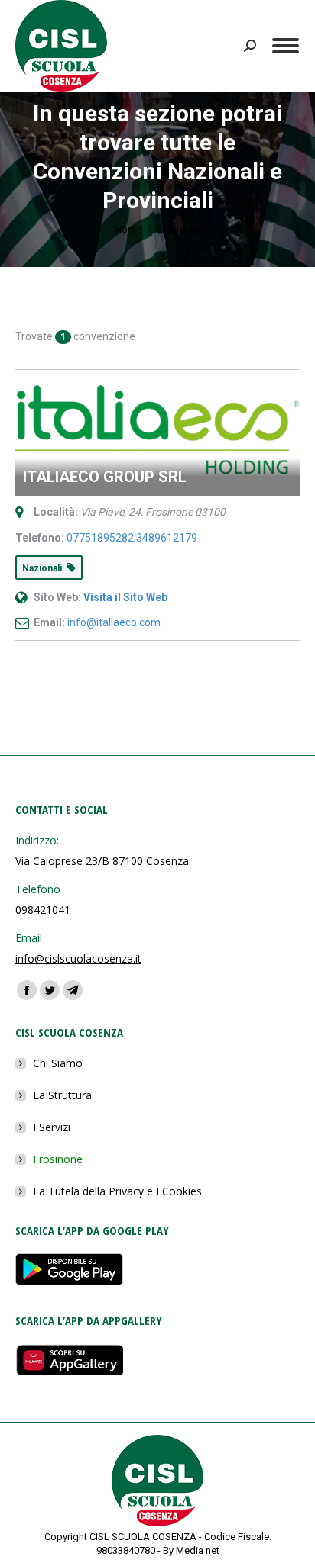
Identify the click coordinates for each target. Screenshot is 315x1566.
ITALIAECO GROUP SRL (105, 477)
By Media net (191, 1550)
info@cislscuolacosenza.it (78, 958)
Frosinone (58, 1159)
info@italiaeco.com (114, 622)
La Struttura (62, 1095)
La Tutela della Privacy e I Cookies (117, 1191)
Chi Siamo (58, 1063)
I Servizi (51, 1127)
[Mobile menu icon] (285, 45)
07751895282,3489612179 (132, 538)
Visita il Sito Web (125, 597)
